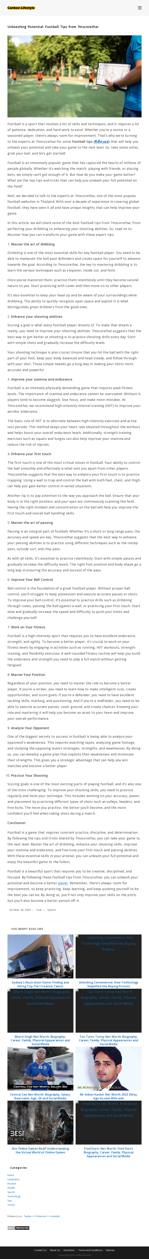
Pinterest (41, 1216)
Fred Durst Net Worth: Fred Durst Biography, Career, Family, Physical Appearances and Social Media (108, 1152)
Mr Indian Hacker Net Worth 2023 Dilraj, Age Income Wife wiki (108, 1096)
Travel (11, 1204)
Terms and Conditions (90, 1250)
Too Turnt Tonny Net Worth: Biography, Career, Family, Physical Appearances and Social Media (108, 1040)
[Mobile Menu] (140, 7)
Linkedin (55, 1216)
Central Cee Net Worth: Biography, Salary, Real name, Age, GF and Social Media (40, 1096)
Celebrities (13, 1179)
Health (11, 1187)
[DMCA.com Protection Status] (18, 1227)
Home (10, 1175)
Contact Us (40, 1250)
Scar (39, 909)
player (63, 883)
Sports (51, 909)
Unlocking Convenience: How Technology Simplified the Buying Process (108, 984)
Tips (9, 1200)
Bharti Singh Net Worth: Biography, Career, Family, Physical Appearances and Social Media (40, 1040)
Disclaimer (69, 1250)
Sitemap (110, 1250)
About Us (55, 1250)
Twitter (28, 1216)
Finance (11, 1183)
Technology (14, 1196)
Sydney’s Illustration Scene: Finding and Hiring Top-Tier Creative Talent (40, 984)
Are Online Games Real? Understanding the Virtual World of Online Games (40, 1150)
